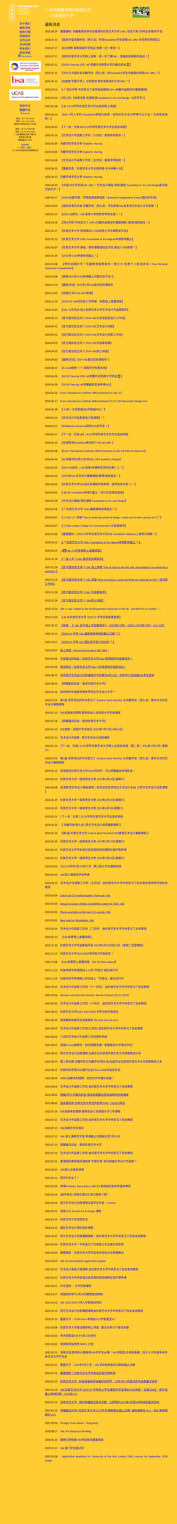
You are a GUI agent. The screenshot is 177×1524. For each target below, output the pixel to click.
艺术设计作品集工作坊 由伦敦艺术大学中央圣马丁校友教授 (96, 1086)
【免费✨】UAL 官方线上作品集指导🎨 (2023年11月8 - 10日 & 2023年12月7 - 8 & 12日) (112, 625)
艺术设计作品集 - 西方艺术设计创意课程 (84, 737)
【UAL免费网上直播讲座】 (77, 937)
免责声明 (25, 145)
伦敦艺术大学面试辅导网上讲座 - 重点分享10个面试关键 (94, 1327)
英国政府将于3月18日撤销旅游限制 (81, 1294)
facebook (26, 56)
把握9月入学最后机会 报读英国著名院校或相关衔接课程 (94, 1095)
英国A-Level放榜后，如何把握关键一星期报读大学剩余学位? (96, 1045)
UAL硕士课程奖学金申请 (75, 875)
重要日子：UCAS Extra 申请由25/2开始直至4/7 (88, 1319)
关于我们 (25, 23)
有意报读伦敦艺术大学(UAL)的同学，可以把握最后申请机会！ (98, 771)
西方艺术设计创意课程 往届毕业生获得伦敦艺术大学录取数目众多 (100, 1053)
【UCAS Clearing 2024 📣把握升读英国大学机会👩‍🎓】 (91, 376)
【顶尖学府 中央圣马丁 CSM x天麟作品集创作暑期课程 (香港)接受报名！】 (105, 222)
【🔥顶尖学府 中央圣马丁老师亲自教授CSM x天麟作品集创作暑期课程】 (104, 89)
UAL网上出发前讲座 (72, 1169)
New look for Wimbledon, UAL (77, 920)
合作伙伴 (25, 40)
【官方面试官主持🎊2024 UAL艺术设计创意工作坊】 (92, 335)
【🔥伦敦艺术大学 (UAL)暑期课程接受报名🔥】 (89, 509)
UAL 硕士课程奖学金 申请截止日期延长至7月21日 (90, 1136)
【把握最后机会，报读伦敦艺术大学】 (83, 683)
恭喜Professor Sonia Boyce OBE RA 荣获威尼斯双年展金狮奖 (95, 1186)
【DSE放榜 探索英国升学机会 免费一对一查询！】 (90, 48)
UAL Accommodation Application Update (83, 1261)
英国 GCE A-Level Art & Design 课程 (80, 1211)
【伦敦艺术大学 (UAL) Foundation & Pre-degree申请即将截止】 (97, 239)
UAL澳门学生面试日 (72, 1448)
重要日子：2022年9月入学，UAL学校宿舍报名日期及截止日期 (97, 1365)
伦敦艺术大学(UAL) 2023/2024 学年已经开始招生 (89, 1012)
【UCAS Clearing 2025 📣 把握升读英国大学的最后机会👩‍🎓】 (96, 65)
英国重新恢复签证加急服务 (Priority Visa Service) (89, 1020)
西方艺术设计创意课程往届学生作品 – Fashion (88, 1203)
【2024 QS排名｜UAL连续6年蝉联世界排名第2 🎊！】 (92, 467)
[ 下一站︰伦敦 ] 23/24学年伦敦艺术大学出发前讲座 (91, 816)
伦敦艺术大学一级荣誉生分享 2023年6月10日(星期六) (92, 800)
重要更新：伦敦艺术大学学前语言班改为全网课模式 (92, 1253)
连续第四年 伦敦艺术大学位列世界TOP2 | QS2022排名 (92, 1103)
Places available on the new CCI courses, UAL (85, 912)
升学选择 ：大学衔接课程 (75, 1286)
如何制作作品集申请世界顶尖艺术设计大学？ (87, 692)
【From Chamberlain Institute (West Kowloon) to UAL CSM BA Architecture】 (103, 451)
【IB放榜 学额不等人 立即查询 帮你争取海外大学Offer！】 (95, 81)
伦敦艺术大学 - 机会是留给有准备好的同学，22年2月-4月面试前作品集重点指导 (108, 1381)
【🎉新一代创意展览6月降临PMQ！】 (83, 409)
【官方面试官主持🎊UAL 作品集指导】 (84, 592)
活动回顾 (25, 44)
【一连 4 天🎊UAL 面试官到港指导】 (82, 559)
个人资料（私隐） (25, 148)
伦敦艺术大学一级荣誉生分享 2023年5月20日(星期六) (92, 858)
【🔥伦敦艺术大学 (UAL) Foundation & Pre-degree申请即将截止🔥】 (101, 542)
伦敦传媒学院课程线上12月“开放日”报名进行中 (89, 970)
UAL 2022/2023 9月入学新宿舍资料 (81, 1302)
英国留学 (25, 36)
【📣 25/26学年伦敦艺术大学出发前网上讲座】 (89, 106)
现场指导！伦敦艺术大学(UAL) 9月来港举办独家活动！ (93, 667)
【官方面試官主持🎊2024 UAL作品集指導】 (86, 343)
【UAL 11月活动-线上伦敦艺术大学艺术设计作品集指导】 (95, 310)
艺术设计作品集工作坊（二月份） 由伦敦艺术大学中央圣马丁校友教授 (103, 929)
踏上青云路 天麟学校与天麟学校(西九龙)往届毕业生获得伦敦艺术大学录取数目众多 (111, 1061)
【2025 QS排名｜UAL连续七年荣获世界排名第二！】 (92, 214)
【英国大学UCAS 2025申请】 (77, 293)
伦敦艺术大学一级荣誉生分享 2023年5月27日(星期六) (92, 841)
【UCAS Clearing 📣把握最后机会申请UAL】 (86, 384)
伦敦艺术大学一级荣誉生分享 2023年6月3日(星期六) (91, 808)
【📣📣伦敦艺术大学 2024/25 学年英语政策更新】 (91, 617)
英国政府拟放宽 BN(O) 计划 (76, 1344)
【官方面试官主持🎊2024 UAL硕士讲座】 (85, 351)
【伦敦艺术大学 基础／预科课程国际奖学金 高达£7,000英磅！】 (99, 247)
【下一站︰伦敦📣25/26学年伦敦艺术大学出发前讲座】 (94, 127)
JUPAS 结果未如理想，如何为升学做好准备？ (87, 1078)
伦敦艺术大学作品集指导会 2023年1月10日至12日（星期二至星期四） (102, 945)
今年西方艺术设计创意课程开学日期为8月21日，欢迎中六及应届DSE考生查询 (107, 675)
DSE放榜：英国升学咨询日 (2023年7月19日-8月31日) (91, 729)
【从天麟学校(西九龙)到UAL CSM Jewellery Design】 (91, 459)
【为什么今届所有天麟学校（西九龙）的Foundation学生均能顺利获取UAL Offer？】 (110, 73)
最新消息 (25, 27)
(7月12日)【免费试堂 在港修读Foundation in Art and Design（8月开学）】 (103, 98)
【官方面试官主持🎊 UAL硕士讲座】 (82, 600)
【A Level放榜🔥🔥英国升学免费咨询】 (84, 368)
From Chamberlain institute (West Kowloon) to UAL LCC (91, 393)
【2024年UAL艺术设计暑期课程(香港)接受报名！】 (91, 476)
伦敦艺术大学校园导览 (74, 1219)
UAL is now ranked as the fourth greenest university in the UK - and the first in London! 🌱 (110, 609)
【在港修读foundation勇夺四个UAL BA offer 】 (87, 443)
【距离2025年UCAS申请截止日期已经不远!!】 (87, 276)
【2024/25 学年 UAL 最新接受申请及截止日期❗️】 (90, 634)
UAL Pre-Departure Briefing (75, 1431)
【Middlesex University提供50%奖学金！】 (85, 426)
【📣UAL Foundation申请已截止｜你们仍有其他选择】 (92, 492)
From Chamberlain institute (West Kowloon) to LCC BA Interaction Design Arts (103, 401)
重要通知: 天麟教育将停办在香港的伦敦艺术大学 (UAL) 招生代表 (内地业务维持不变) (111, 31)
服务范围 (25, 31)
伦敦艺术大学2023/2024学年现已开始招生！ (87, 953)
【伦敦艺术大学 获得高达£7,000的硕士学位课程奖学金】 (94, 231)
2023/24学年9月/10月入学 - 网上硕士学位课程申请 (90, 866)
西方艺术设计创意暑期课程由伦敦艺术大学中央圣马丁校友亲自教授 (101, 1311)
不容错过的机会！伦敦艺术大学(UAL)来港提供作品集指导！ (96, 659)
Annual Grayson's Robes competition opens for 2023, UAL (92, 904)
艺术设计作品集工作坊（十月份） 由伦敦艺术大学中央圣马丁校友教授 (103, 1003)
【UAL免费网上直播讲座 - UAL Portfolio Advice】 (89, 962)
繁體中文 (25, 110)
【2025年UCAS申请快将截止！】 (79, 256)
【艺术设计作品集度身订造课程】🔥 (82, 418)
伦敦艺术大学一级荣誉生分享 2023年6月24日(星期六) (92, 779)
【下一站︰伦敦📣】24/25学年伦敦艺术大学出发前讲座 (94, 434)
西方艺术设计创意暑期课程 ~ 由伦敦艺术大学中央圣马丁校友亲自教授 (103, 1236)
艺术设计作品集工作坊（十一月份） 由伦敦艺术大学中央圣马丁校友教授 (104, 987)
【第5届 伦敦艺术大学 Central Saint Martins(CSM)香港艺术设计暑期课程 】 (105, 833)
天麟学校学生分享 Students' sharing (81, 143)
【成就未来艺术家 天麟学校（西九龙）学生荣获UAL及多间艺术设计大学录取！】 (109, 206)
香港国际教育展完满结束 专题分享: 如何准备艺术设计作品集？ (98, 1161)
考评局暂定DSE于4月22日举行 (78, 1336)
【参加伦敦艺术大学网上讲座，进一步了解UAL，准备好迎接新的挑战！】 (105, 56)
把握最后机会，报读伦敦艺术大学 (81, 1145)
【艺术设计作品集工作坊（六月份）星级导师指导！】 (93, 135)
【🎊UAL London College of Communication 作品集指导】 (94, 526)
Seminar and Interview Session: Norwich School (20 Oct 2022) (94, 995)
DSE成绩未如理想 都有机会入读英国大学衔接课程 (90, 713)
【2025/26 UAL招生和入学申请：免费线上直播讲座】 (92, 301)
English (25, 113)
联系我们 (25, 48)
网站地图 (25, 52)
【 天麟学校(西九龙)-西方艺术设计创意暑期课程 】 (91, 825)
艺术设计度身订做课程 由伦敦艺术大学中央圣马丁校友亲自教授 (99, 1269)
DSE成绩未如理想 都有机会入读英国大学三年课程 (90, 1111)
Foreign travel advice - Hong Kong (79, 1423)
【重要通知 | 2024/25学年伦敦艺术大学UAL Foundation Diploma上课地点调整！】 (109, 534)
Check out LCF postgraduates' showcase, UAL (85, 895)
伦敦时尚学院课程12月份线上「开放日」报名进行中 (92, 978)
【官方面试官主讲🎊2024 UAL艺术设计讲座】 (88, 326)
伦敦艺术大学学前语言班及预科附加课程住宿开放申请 (93, 850)
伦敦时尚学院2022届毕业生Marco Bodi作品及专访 (90, 1070)
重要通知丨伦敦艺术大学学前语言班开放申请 (87, 1373)
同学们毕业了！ (70, 1178)
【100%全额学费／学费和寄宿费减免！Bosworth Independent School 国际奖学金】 (109, 197)
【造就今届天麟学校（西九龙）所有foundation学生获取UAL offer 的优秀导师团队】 (110, 40)
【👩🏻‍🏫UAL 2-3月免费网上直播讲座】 (81, 551)
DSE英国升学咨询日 (72, 1128)
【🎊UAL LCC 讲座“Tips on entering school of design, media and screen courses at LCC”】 (111, 517)
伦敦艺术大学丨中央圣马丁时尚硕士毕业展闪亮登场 (92, 1244)
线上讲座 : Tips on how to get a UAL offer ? (84, 650)
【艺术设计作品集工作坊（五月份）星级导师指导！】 (93, 160)
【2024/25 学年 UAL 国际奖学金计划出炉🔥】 (87, 642)
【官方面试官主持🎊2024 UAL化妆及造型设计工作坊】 (93, 318)
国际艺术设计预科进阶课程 (76, 1228)
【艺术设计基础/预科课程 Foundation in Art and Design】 (94, 501)
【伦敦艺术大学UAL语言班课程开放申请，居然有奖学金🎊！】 (98, 484)
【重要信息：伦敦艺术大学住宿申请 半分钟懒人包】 (92, 168)
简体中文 (25, 105)
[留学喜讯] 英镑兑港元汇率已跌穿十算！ (85, 1194)
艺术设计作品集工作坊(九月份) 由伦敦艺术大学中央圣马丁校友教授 (101, 1028)
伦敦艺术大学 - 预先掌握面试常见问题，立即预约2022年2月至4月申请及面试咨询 (109, 1402)
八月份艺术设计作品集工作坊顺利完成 (83, 1037)
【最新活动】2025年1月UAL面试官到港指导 (86, 285)
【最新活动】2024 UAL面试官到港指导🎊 (85, 359)
